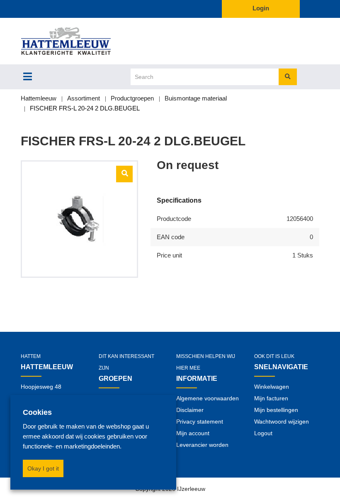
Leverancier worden (202, 444)
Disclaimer (190, 410)
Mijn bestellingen (276, 410)
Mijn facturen (271, 398)
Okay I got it (43, 468)
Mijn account (192, 433)
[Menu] (27, 76)
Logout (263, 433)
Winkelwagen (271, 386)
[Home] (79, 41)
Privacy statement (199, 421)
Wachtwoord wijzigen (281, 421)
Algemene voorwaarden (207, 398)
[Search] (288, 77)
